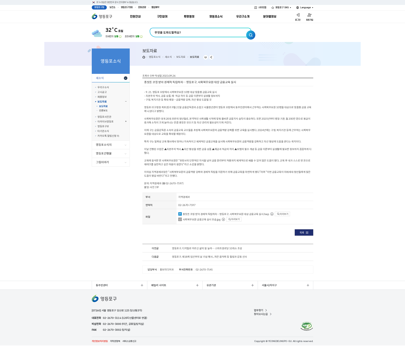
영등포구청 (99, 7)
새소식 (168, 56)
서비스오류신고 (129, 341)
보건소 (112, 7)
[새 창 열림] (306, 326)
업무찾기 (258, 310)
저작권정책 (115, 341)
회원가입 (309, 20)
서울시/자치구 (269, 285)
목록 (302, 232)
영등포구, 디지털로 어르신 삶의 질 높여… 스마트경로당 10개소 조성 (207, 248)
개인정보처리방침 (100, 341)
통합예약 (155, 7)
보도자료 (180, 56)
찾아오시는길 (261, 314)
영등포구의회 (127, 7)
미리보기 (283, 214)
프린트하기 (205, 57)
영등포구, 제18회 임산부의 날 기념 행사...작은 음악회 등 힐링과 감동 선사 (209, 256)
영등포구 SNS (282, 7)
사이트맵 (262, 7)
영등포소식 (154, 56)
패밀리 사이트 (158, 285)
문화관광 (142, 7)
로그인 (298, 20)
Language (305, 7)
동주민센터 (102, 285)
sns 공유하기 (211, 57)
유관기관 (211, 285)
